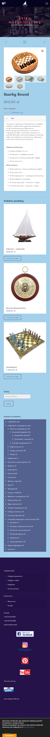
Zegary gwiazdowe (16, 542)
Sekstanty (13, 538)
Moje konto (12, 601)
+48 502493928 (10, 617)
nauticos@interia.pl (10, 625)
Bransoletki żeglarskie (19, 432)
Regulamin (11, 584)
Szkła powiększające (15, 545)
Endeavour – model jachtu (15, 249)
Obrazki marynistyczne (16, 508)
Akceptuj (7, 733)
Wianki (12, 454)
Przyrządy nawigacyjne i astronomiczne (22, 519)
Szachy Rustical (11, 367)
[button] (42, 51)
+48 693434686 (10, 621)
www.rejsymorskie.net (11, 699)
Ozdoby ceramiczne (15, 512)
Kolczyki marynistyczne (20, 443)
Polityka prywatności (15, 576)
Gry (21, 112)
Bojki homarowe (15, 447)
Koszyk (10, 605)
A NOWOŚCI (15, 112)
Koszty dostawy (13, 589)
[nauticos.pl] (25, 3)
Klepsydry (11, 489)
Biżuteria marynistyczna (18, 429)
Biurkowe (11, 466)
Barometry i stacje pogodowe (18, 462)
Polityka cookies (13, 580)
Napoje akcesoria (14, 504)
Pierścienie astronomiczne (19, 530)
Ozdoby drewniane (16, 451)
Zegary (10, 549)
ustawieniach (29, 727)
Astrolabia (13, 522)
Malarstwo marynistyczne (17, 496)
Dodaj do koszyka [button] (12, 258)
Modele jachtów (13, 500)
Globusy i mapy (13, 481)
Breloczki (11, 473)
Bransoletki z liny (21, 435)
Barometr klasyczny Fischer (16, 308)
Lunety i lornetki (13, 492)
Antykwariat (12, 458)
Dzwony (10, 477)
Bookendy (11, 470)
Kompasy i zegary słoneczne (20, 526)
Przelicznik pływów (16, 534)
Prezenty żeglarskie (14, 515)
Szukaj (8, 403)
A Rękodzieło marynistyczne (17, 426)
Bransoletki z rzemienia (23, 439)
